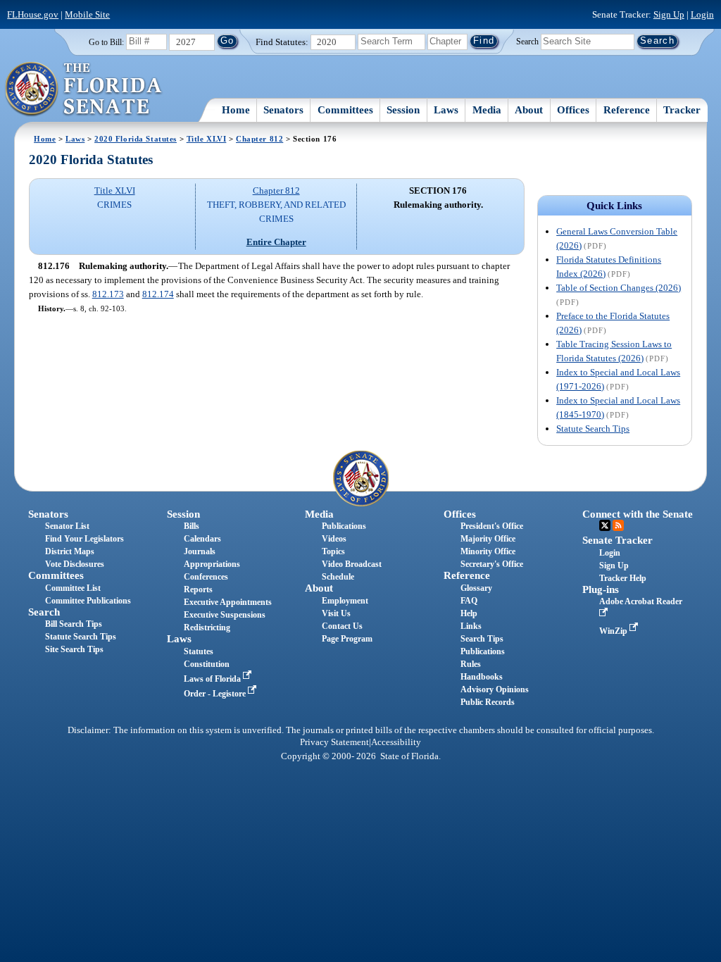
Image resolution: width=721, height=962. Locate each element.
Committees (345, 109)
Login (702, 14)
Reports (198, 589)
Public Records (487, 702)
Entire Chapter (276, 242)
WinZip (614, 631)
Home (236, 109)
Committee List (73, 588)
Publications (344, 526)
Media (486, 109)
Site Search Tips (74, 649)
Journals (199, 551)
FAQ (468, 601)
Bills (191, 526)
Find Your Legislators (84, 539)
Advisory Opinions (494, 689)
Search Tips (481, 639)
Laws (446, 109)
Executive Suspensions (224, 615)
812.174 (158, 294)
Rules (470, 664)
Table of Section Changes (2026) (618, 287)
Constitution (207, 664)
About (529, 109)
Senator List (67, 526)
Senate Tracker (617, 540)
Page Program (347, 639)
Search (527, 41)
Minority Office (487, 551)
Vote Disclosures (74, 564)
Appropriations (212, 564)
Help (468, 613)
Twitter (604, 525)
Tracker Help (622, 578)
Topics (333, 551)
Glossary (476, 588)
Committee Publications (88, 601)
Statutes (198, 651)
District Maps (69, 551)
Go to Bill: (106, 42)
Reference (626, 109)
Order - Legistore (216, 694)
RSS (618, 525)
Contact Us (342, 626)
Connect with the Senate (637, 514)
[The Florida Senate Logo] (84, 89)
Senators (283, 109)
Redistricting (207, 627)
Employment (345, 601)
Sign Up (668, 14)
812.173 (108, 294)
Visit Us (336, 613)
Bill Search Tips (73, 624)
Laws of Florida (213, 679)
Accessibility (396, 742)
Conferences (206, 577)
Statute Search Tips (592, 428)
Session (403, 109)
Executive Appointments (228, 602)
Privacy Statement (334, 742)
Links (471, 626)
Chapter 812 (259, 139)
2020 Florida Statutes (135, 139)
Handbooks (481, 677)
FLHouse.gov (32, 14)
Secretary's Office (491, 564)
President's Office (491, 526)
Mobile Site (87, 14)
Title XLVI (207, 139)
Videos (334, 539)
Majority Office (487, 539)
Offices (573, 109)
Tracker (682, 109)
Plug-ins (600, 589)
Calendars (202, 539)
